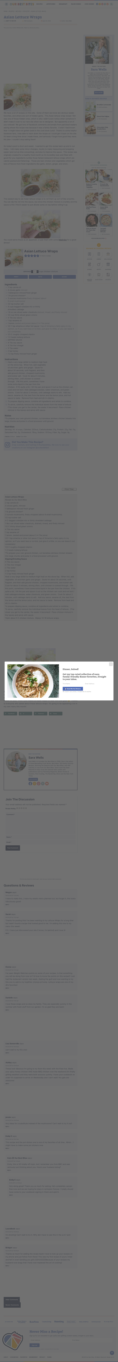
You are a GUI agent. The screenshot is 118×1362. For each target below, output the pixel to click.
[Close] (111, 664)
